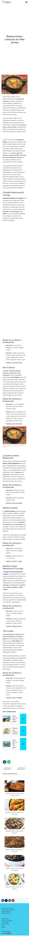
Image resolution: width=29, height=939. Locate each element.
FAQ (3, 925)
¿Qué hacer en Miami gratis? (8, 768)
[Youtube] (13, 900)
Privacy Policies (5, 922)
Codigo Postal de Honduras (8, 909)
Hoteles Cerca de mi (7, 913)
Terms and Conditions (7, 920)
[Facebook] (4, 762)
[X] (6, 900)
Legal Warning (5, 918)
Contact (3, 927)
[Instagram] (9, 900)
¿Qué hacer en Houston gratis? (21, 768)
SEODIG (9, 933)
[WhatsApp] (9, 762)
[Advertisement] (14, 20)
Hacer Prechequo (6, 911)
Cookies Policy (5, 923)
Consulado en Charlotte (7, 908)
